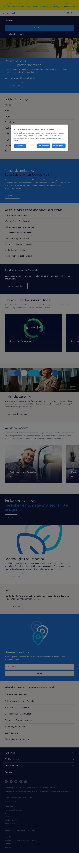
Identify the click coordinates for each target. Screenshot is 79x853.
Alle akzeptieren (58, 145)
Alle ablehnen (44, 145)
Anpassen (20, 145)
